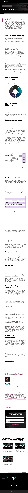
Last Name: (7, 418)
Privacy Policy (11, 491)
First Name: (7, 416)
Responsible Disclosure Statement (16, 491)
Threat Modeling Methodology (18, 374)
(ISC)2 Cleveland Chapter (11, 394)
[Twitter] (10, 485)
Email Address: (8, 421)
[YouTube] (14, 485)
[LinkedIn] (12, 485)
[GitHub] (16, 485)
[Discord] (18, 485)
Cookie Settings (23, 491)
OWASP (16, 393)
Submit (15, 424)
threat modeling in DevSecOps (12, 398)
